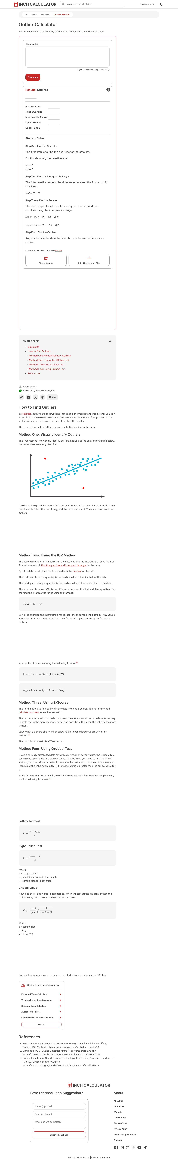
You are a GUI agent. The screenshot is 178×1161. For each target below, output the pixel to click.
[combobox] (96, 4)
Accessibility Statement (125, 1134)
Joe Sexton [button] (31, 386)
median (77, 571)
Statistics (45, 14)
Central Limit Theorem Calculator (37, 1017)
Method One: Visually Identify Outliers (50, 355)
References (34, 373)
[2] (29, 735)
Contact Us (119, 1106)
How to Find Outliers (39, 351)
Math (34, 14)
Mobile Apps (120, 1117)
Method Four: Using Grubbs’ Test (47, 369)
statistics (26, 413)
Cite (54, 397)
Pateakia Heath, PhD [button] (45, 390)
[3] (49, 778)
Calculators (145, 4)
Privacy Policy (120, 1129)
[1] (77, 662)
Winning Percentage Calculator (36, 1000)
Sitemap (118, 1140)
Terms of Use (120, 1123)
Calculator (33, 346)
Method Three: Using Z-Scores (46, 364)
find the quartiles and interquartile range (63, 565)
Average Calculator (30, 1011)
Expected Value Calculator (34, 994)
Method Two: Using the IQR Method (49, 360)
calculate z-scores (29, 712)
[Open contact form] (108, 89)
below (58, 251)
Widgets (118, 1112)
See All (41, 1024)
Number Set (32, 44)
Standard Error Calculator (34, 1006)
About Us (118, 1101)
